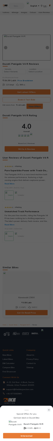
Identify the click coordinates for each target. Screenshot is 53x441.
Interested (26, 436)
